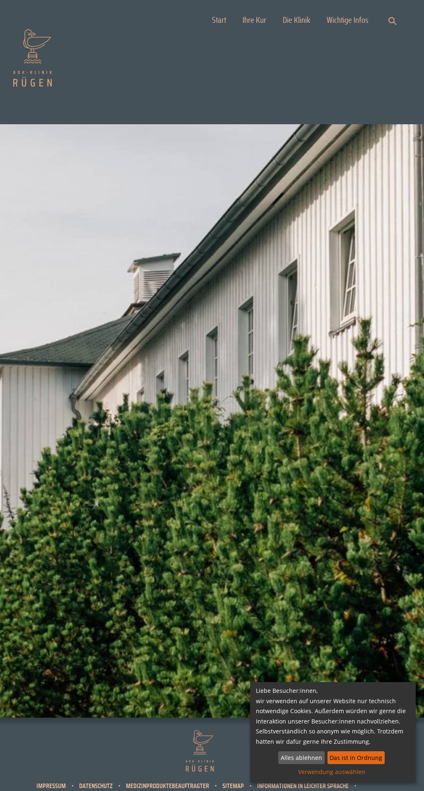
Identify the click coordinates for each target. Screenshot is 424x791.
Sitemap (233, 786)
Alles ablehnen (301, 758)
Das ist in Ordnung (356, 758)
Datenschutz (96, 786)
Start (219, 20)
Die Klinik (296, 20)
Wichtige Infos (348, 20)
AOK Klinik (32, 58)
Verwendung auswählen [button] (331, 772)
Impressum (51, 786)
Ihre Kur (254, 20)
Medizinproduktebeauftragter (167, 786)
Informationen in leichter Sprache (303, 786)
